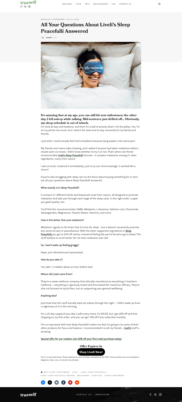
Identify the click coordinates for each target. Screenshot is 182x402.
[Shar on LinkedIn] (63, 382)
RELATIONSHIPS (100, 4)
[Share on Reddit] (77, 382)
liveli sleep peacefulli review (58, 375)
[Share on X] (50, 382)
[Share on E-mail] (56, 382)
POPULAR (45, 19)
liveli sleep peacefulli (94, 372)
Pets (87, 4)
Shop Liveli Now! (91, 352)
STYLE (78, 4)
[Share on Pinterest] (70, 382)
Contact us (125, 4)
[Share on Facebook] (43, 382)
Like (21, 7)
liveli (75, 372)
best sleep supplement (57, 372)
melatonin (83, 375)
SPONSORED (58, 19)
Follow (25, 7)
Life (113, 4)
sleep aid (97, 375)
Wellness (67, 4)
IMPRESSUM (102, 394)
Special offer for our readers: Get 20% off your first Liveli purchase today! (81, 338)
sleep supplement (114, 375)
